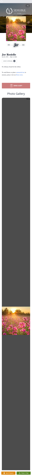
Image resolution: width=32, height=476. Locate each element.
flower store (19, 75)
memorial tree (21, 72)
